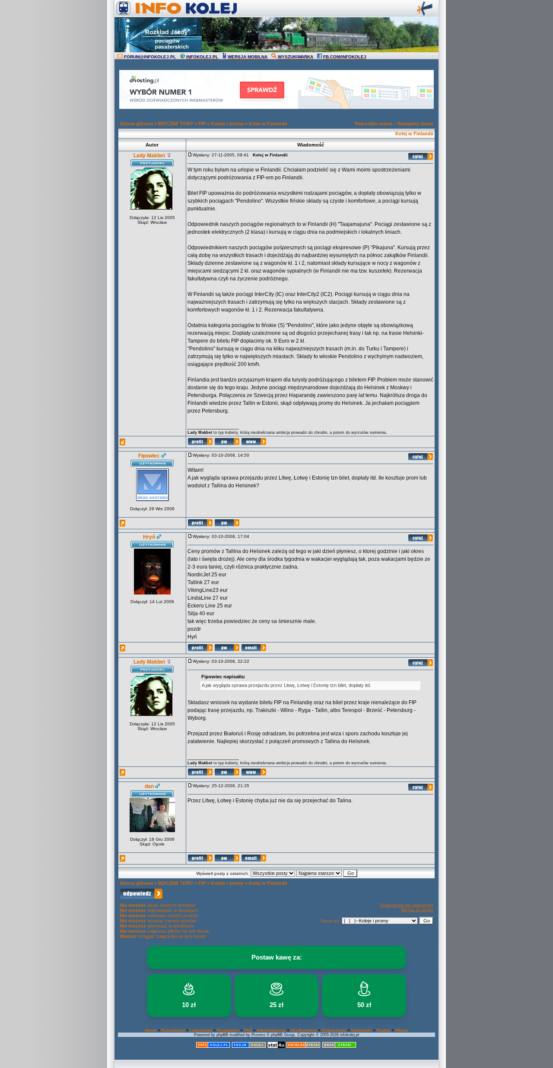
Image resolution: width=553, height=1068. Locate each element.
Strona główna (136, 123)
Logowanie (201, 1030)
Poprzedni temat (373, 123)
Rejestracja (173, 1030)
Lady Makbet (149, 156)
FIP (202, 123)
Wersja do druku (417, 909)
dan (149, 786)
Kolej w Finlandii (268, 123)
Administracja (271, 1030)
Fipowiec (149, 456)
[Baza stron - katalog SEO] (339, 1046)
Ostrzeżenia (333, 1030)
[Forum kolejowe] (213, 1046)
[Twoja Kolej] (249, 1046)
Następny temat (415, 123)
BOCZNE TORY (175, 123)
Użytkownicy (303, 1030)
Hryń (149, 537)
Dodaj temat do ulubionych (406, 905)
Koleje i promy (227, 123)
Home (151, 1030)
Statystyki (361, 1030)
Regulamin (228, 1030)
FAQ (248, 1030)
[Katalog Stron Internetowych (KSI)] (303, 1046)
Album (401, 1030)
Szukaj (383, 1030)
